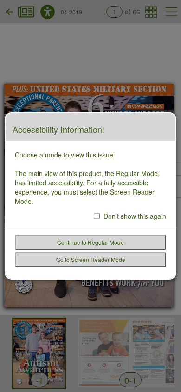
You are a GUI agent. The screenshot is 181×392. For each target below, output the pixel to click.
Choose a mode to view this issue (64, 154)
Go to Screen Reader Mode (90, 259)
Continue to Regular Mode (90, 242)
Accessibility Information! (58, 129)
